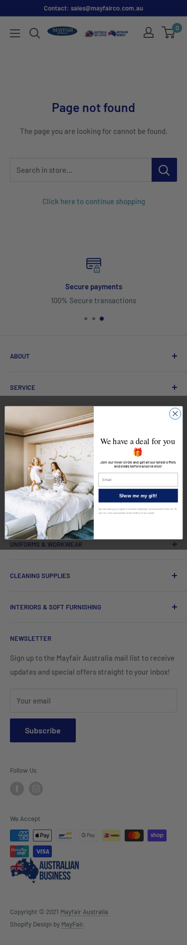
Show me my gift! (138, 495)
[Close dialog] (175, 413)
